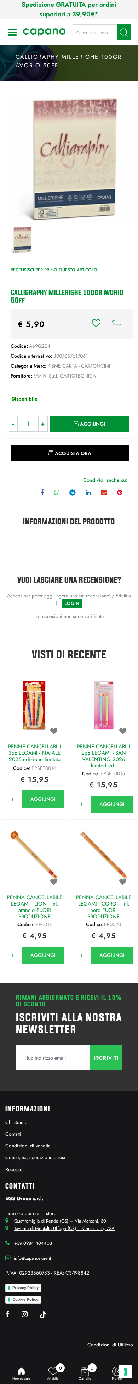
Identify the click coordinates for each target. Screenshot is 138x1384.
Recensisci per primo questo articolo (54, 270)
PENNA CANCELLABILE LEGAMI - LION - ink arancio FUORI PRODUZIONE (34, 907)
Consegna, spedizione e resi (35, 1157)
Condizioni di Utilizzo (110, 1344)
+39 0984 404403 (33, 1243)
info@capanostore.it (32, 1258)
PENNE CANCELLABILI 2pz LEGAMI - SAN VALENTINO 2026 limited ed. (103, 756)
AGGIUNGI (43, 798)
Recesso (14, 1169)
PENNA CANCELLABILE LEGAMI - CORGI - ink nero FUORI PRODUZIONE (103, 907)
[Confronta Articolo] (116, 324)
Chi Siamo (16, 1122)
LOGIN (71, 603)
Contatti (13, 1134)
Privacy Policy (25, 1287)
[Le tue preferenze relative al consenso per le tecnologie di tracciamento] (125, 1371)
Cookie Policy (25, 1299)
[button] (124, 32)
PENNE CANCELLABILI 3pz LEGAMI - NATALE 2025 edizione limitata (34, 753)
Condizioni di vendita (28, 1145)
